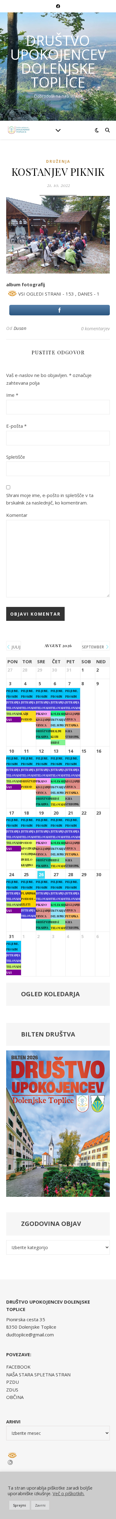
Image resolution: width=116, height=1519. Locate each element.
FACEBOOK (18, 1367)
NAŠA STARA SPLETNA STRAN (38, 1374)
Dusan (20, 328)
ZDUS (12, 1390)
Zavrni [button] (40, 1505)
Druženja (58, 161)
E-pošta (16, 426)
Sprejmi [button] (19, 1505)
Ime (12, 395)
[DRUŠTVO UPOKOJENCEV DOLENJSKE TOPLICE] (18, 130)
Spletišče (15, 457)
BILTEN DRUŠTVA (48, 1034)
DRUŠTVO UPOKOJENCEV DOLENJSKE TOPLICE (58, 61)
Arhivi (13, 1422)
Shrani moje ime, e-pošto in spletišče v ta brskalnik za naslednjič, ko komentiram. (49, 499)
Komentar (17, 515)
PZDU (12, 1382)
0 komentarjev (95, 328)
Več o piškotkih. (68, 1493)
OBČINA (15, 1397)
